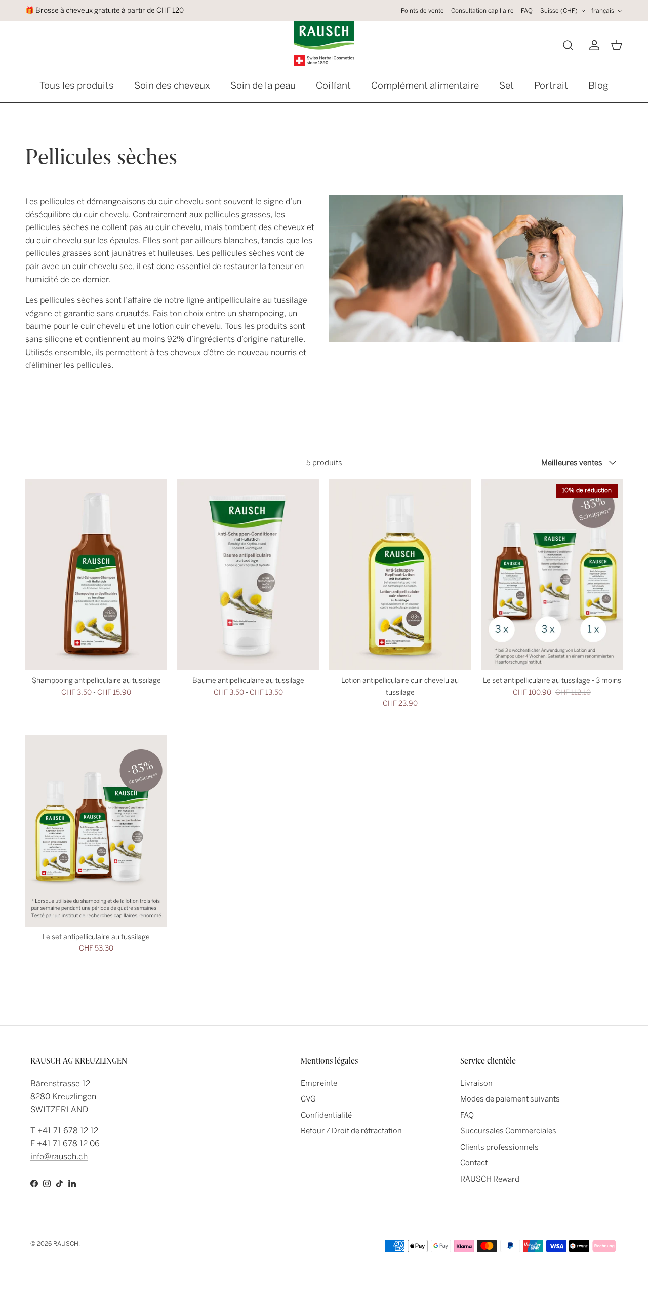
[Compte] (592, 45)
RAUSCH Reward (489, 1179)
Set (506, 85)
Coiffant (333, 85)
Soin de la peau (263, 85)
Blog (598, 85)
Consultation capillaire (482, 10)
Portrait (551, 85)
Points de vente (422, 10)
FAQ (527, 10)
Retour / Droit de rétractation (351, 1130)
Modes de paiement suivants (510, 1099)
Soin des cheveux (172, 85)
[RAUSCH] (324, 43)
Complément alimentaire (425, 85)
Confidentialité (326, 1115)
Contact (474, 1162)
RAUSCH (65, 1243)
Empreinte (319, 1083)
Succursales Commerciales (508, 1130)
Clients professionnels (499, 1147)
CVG (308, 1099)
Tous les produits (76, 85)
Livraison (476, 1083)
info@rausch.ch (59, 1156)
